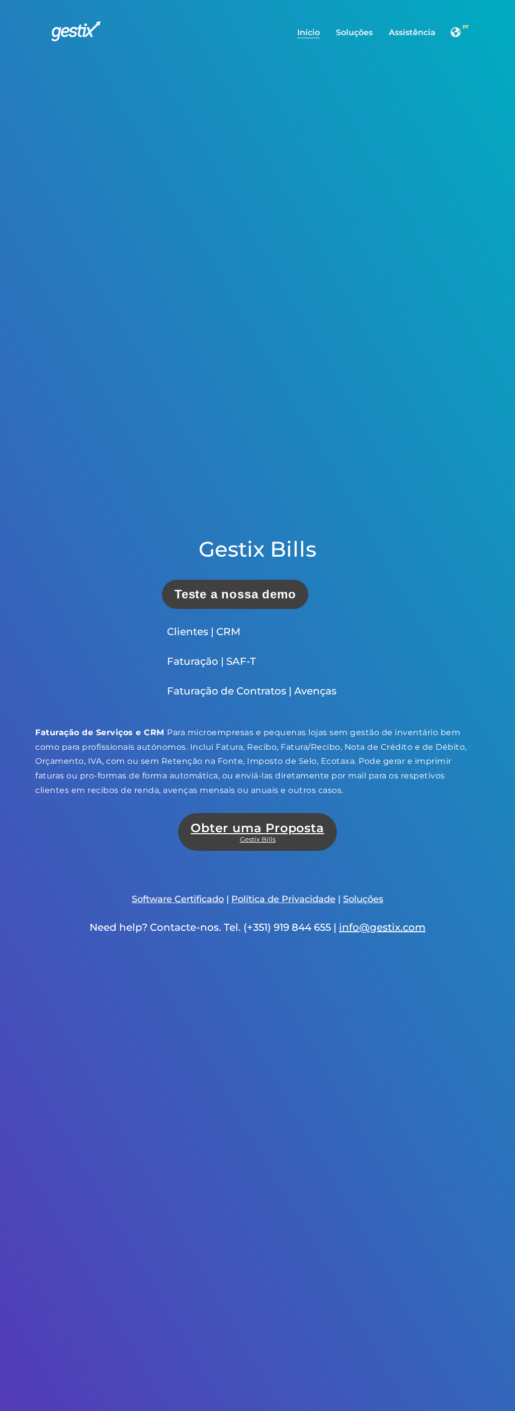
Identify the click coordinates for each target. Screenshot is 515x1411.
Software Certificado (178, 899)
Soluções (354, 32)
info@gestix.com (382, 927)
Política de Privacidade (283, 899)
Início (308, 32)
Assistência (412, 32)
